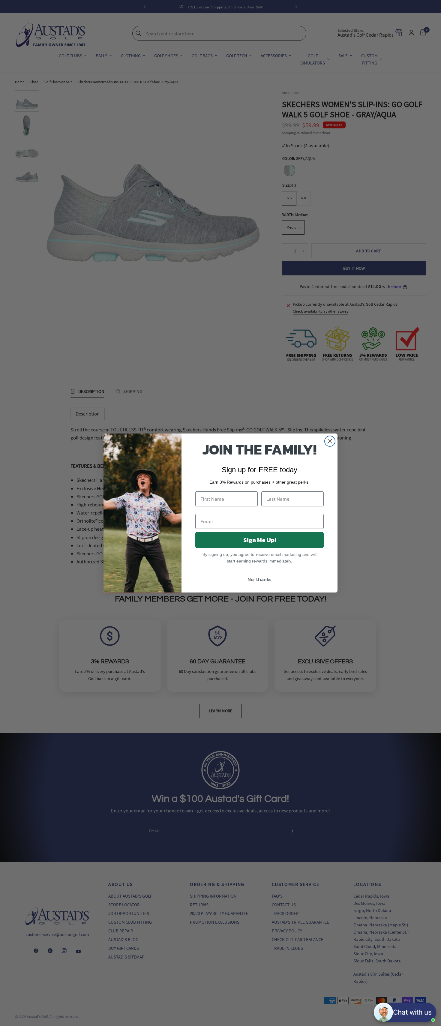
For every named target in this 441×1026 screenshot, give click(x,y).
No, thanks (260, 579)
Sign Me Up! (259, 540)
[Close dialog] (330, 441)
